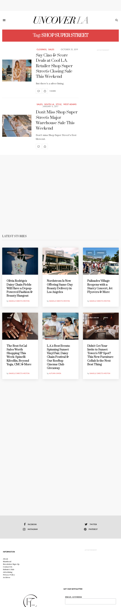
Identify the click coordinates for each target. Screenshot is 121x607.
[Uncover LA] (60, 20)
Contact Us (7, 567)
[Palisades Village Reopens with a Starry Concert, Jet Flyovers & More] (101, 261)
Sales (51, 49)
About (5, 559)
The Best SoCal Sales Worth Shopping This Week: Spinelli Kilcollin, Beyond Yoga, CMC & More (19, 355)
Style (59, 104)
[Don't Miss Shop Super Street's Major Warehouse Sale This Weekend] (16, 126)
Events (49, 318)
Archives (6, 577)
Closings (41, 49)
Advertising (7, 572)
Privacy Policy (9, 575)
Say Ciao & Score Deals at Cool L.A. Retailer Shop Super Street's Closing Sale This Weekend (54, 66)
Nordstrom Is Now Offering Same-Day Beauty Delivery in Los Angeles (60, 286)
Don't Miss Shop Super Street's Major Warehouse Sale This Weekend (56, 120)
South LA (49, 104)
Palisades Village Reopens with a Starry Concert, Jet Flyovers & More (99, 286)
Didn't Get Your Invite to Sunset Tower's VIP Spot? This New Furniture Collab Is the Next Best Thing (100, 355)
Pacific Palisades (95, 257)
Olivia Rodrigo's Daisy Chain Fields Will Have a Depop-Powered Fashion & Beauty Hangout (20, 288)
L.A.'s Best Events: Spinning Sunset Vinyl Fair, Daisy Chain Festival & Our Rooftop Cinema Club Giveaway (58, 357)
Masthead (7, 561)
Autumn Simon (55, 373)
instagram (33, 529)
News (19, 253)
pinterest (93, 529)
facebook (32, 524)
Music (9, 253)
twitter (93, 524)
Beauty (50, 253)
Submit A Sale (8, 569)
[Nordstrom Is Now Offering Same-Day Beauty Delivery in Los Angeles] (60, 261)
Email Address (73, 597)
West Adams (69, 104)
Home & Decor (93, 318)
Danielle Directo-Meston (19, 301)
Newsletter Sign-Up (11, 564)
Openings (100, 253)
